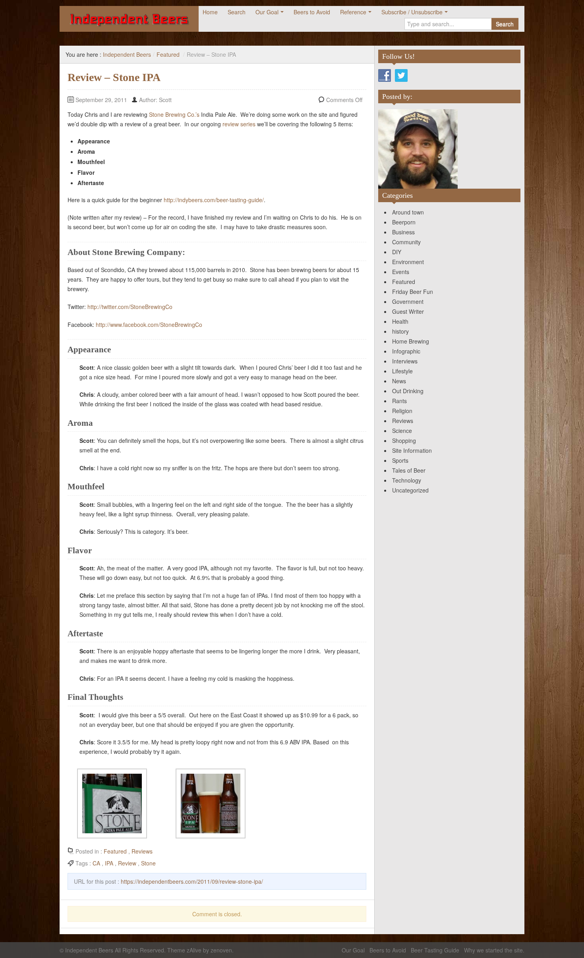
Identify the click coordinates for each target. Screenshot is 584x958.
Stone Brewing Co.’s (174, 114)
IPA (109, 863)
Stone (148, 863)
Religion (402, 411)
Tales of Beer (408, 470)
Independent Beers (127, 54)
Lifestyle (402, 371)
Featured (168, 54)
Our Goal (266, 12)
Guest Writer (408, 311)
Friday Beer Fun (412, 292)
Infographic (406, 351)
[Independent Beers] (129, 19)
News (399, 381)
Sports (400, 460)
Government (407, 301)
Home (210, 12)
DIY (396, 252)
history (400, 331)
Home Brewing (410, 341)
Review (127, 863)
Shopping (404, 440)
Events (400, 272)
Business (403, 232)
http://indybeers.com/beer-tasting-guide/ (214, 200)
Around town (408, 212)
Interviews (405, 361)
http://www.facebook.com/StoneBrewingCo (149, 324)
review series (238, 124)
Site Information (412, 450)
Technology (406, 480)
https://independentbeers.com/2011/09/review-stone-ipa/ (192, 881)
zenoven (221, 950)
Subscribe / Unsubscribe (412, 12)
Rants (399, 401)
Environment (408, 262)
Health (400, 321)
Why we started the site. (494, 950)
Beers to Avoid (312, 12)
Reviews (142, 851)
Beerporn (404, 222)
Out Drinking (407, 391)
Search (237, 12)
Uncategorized (410, 490)
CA (96, 863)
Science (402, 431)
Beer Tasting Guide (435, 950)
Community (406, 242)
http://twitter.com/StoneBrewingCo (129, 307)
